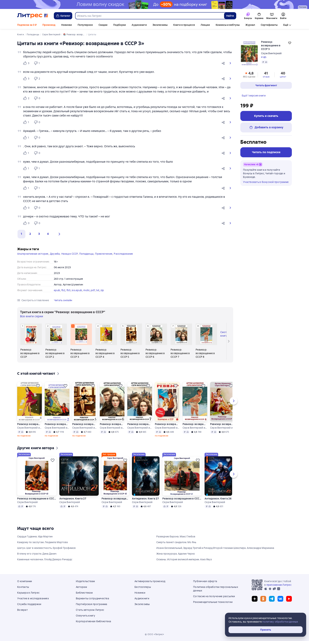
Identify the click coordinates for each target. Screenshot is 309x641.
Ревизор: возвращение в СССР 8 (195, 424)
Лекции (205, 24)
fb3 (69, 290)
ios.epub (77, 290)
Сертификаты (269, 24)
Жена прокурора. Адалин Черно (175, 553)
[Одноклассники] (263, 599)
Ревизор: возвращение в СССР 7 (139, 424)
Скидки (103, 24)
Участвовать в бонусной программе (266, 182)
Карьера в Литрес (28, 592)
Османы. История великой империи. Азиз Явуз (184, 559)
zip (102, 290)
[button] (223, 63)
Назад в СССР (69, 253)
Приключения (103, 253)
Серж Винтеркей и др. (29, 427)
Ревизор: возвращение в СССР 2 (57, 424)
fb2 (63, 290)
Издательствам (85, 581)
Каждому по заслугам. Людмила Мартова (42, 542)
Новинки (66, 24)
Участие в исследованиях (33, 598)
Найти (230, 15)
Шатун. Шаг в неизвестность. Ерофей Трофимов (46, 548)
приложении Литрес (278, 584)
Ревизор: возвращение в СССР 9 (222, 424)
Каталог (65, 15)
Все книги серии (31, 316)
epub (57, 290)
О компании (24, 581)
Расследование (123, 253)
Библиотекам (84, 592)
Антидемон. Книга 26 (218, 498)
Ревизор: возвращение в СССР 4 (29, 424)
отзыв (266, 77)
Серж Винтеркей (271, 53)
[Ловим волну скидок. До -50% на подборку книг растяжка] (154, 4)
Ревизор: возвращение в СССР (167, 424)
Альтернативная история (32, 253)
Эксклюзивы (160, 24)
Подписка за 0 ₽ (27, 24)
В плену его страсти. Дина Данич (37, 553)
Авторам (81, 587)
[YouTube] (289, 599)
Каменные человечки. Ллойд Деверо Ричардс (44, 559)
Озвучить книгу (85, 615)
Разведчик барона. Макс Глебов (175, 536)
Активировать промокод (149, 581)
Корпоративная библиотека (93, 621)
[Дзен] (255, 599)
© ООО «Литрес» (154, 634)
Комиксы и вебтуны (228, 24)
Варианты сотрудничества (92, 598)
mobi (86, 290)
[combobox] (149, 16)
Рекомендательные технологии (212, 602)
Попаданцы (86, 253)
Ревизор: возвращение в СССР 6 (112, 424)
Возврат (22, 609)
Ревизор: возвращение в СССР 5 (84, 424)
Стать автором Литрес (90, 609)
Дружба (55, 253)
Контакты (23, 587)
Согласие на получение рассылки (214, 596)
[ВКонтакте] (280, 599)
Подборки (119, 24)
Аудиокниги (139, 24)
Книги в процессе (184, 24)
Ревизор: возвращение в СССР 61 (182, 498)
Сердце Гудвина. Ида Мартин (35, 536)
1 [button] (21, 234)
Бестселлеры (142, 587)
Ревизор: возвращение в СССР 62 (37, 498)
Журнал (250, 24)
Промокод (48, 24)
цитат (283, 77)
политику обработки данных (280, 621)
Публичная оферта (205, 581)
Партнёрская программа (91, 604)
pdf (93, 290)
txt (97, 290)
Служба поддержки (29, 604)
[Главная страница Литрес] (32, 15)
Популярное (85, 24)
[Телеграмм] (272, 599)
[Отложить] (37, 385)
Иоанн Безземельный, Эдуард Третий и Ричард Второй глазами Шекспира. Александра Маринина (215, 548)
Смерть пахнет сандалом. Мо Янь (176, 542)
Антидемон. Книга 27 (72, 498)
